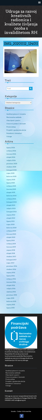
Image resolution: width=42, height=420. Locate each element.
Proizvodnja (11, 127)
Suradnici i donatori (14, 133)
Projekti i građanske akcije (16, 130)
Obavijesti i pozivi (13, 120)
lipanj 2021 (10, 221)
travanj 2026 (11, 154)
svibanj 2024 (11, 199)
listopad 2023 (11, 202)
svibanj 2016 (11, 279)
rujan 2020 (10, 224)
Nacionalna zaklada (13, 117)
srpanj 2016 (10, 272)
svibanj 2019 (11, 244)
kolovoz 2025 (11, 176)
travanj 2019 (11, 247)
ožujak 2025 (10, 192)
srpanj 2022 (10, 215)
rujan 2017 (10, 263)
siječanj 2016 (11, 292)
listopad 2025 (11, 170)
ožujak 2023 (10, 205)
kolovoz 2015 (11, 301)
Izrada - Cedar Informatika (21, 411)
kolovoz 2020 (11, 228)
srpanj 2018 (10, 250)
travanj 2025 (11, 189)
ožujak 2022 (10, 218)
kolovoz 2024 (11, 195)
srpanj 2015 (10, 304)
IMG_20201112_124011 (21, 43)
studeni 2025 (11, 167)
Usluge (9, 136)
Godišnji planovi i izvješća (16, 114)
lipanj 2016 (10, 276)
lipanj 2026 (10, 147)
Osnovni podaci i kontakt (16, 124)
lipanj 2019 (10, 240)
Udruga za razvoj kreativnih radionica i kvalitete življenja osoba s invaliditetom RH (21, 22)
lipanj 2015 (10, 308)
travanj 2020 (11, 234)
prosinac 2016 (11, 266)
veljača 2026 (11, 160)
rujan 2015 (10, 298)
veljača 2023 (11, 208)
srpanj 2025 (10, 179)
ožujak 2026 (10, 157)
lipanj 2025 (10, 183)
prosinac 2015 (11, 295)
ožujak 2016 (10, 285)
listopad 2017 (11, 260)
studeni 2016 (11, 269)
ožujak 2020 (10, 237)
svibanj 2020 (11, 231)
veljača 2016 (10, 288)
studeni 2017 (11, 256)
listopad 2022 (11, 212)
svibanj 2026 (11, 151)
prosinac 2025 (11, 163)
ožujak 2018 (10, 253)
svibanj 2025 (11, 186)
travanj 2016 (11, 282)
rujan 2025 (10, 173)
